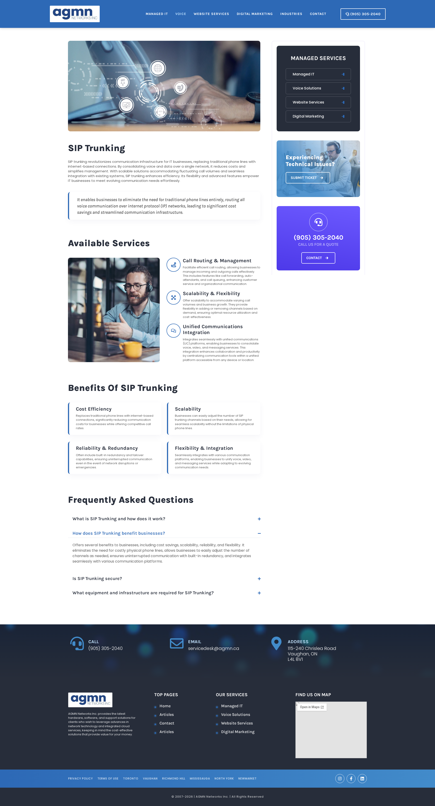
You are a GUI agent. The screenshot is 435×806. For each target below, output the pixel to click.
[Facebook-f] (351, 778)
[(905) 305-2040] (318, 222)
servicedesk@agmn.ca (213, 648)
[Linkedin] (362, 778)
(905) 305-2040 (318, 237)
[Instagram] (339, 778)
